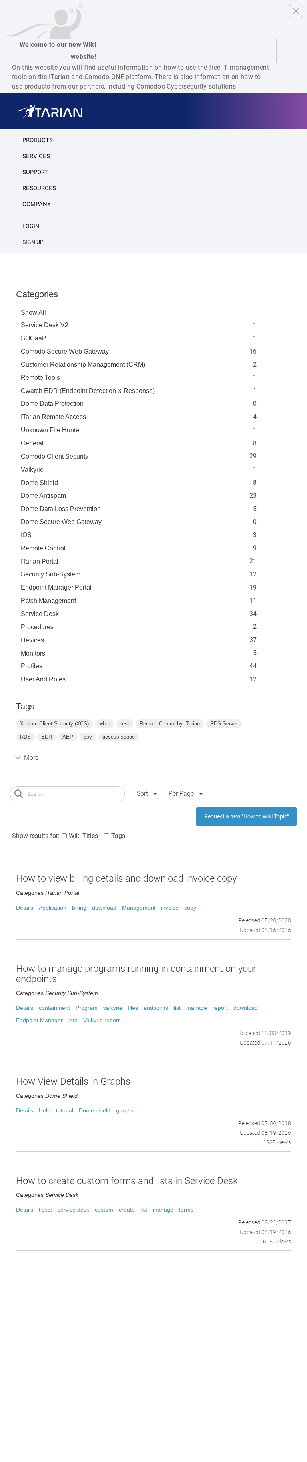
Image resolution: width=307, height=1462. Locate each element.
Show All (33, 312)
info (73, 1020)
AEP (67, 737)
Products (37, 140)
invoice (170, 907)
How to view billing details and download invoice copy (126, 878)
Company (36, 204)
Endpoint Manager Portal (56, 587)
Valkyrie (32, 469)
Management (138, 907)
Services (36, 156)
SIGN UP (33, 242)
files (133, 1008)
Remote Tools (40, 377)
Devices (32, 640)
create (127, 1209)
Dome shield (94, 1110)
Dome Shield (39, 482)
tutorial (64, 1110)
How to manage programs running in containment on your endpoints (136, 974)
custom (104, 1209)
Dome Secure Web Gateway (61, 521)
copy (190, 907)
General (32, 443)
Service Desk (40, 613)
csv (88, 737)
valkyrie (112, 1008)
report (220, 1008)
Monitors (33, 653)
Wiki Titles (83, 836)
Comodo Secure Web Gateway (65, 351)
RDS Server (224, 724)
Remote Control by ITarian (170, 724)
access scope (118, 737)
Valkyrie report (101, 1020)
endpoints (156, 1008)
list (177, 1008)
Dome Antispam (43, 495)
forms (186, 1209)
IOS (26, 535)
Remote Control (43, 548)
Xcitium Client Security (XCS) (54, 724)
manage (196, 1008)
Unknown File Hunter (51, 430)
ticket (45, 1209)
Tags (118, 836)
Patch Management (48, 600)
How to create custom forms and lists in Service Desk (127, 1180)
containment (54, 1008)
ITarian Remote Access (53, 416)
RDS (25, 737)
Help (44, 1110)
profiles (31, 666)
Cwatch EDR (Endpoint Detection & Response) (88, 390)
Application (52, 907)
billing (79, 907)
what (104, 724)
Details (24, 907)
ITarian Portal (39, 561)
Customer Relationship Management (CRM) (83, 364)
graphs (125, 1110)
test (124, 724)
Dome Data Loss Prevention (61, 508)
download (104, 907)
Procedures (37, 627)
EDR (46, 737)
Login (30, 226)
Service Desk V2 (44, 325)
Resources (39, 188)
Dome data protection (52, 403)
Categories (37, 294)
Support (35, 172)
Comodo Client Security (54, 456)
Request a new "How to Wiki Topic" (246, 816)
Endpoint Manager (39, 1020)
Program (87, 1008)
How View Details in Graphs (73, 1081)
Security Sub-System (50, 574)
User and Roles (43, 679)
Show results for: (36, 836)
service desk (73, 1209)
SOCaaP (33, 338)
